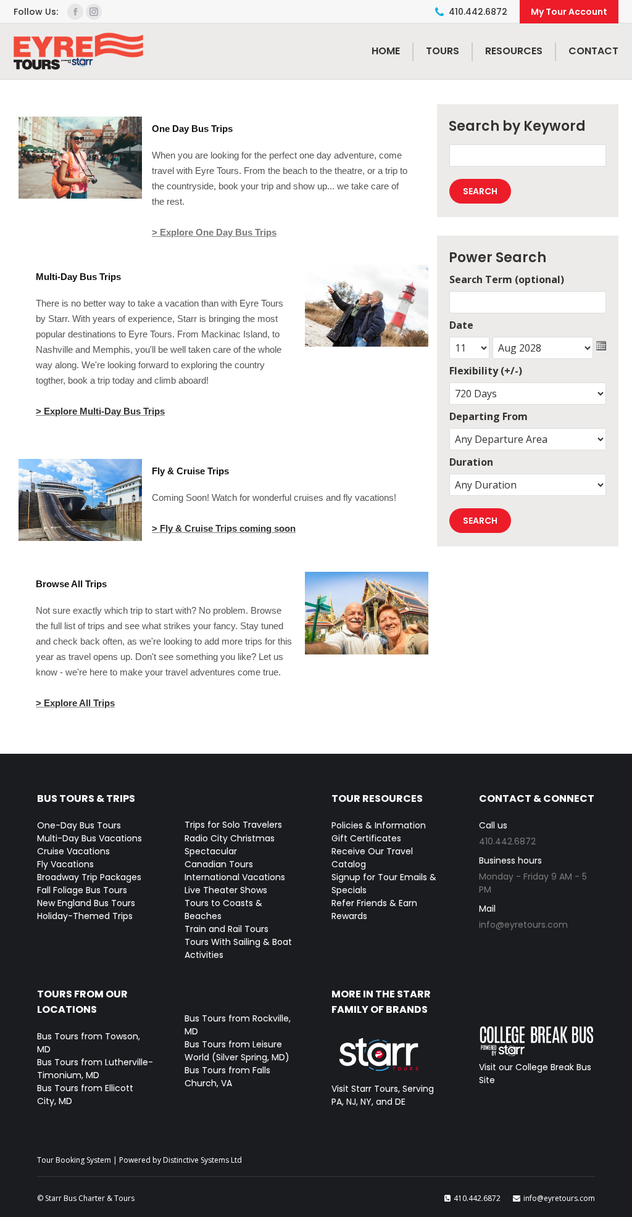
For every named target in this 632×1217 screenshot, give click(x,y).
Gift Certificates (366, 838)
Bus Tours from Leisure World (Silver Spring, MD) (237, 1050)
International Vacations (235, 877)
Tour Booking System (74, 1160)
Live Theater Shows (226, 890)
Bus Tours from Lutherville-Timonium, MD (95, 1068)
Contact (593, 51)
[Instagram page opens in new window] (94, 12)
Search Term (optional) (506, 279)
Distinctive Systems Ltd (202, 1160)
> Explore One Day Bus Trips (214, 232)
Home (386, 51)
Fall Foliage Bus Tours (82, 890)
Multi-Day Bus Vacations (89, 838)
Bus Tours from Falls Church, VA (227, 1076)
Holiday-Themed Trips (85, 916)
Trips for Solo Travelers (233, 825)
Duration (471, 462)
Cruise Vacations (73, 851)
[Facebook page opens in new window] (75, 12)
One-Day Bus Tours (79, 825)
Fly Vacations (65, 864)
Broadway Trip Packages (89, 877)
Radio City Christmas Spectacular (230, 844)
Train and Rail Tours (226, 929)
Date (461, 325)
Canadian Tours (219, 864)
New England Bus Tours (86, 903)
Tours (442, 51)
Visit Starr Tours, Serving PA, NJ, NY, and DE (382, 1095)
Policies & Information (378, 825)
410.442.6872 (478, 12)
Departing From (488, 416)
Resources (514, 51)
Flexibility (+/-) (485, 370)
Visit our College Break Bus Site (535, 1073)
